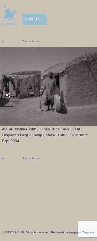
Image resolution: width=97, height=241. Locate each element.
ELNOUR (18, 232)
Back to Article (20, 41)
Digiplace (88, 232)
